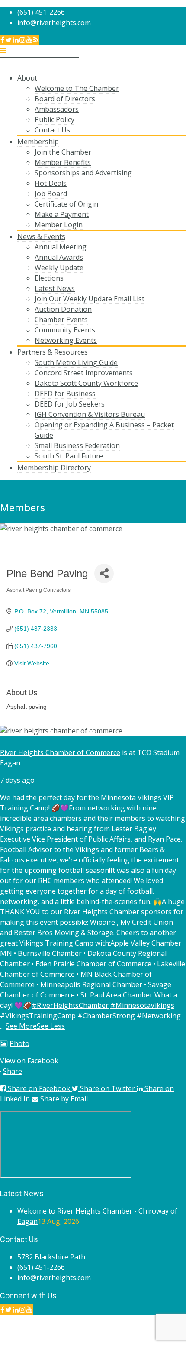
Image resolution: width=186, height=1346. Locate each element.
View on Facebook (29, 1060)
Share (12, 1071)
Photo (19, 1043)
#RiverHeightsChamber (70, 1005)
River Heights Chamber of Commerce (60, 752)
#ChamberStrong (106, 1015)
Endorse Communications (144, 1341)
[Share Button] (104, 573)
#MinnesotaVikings (142, 1005)
